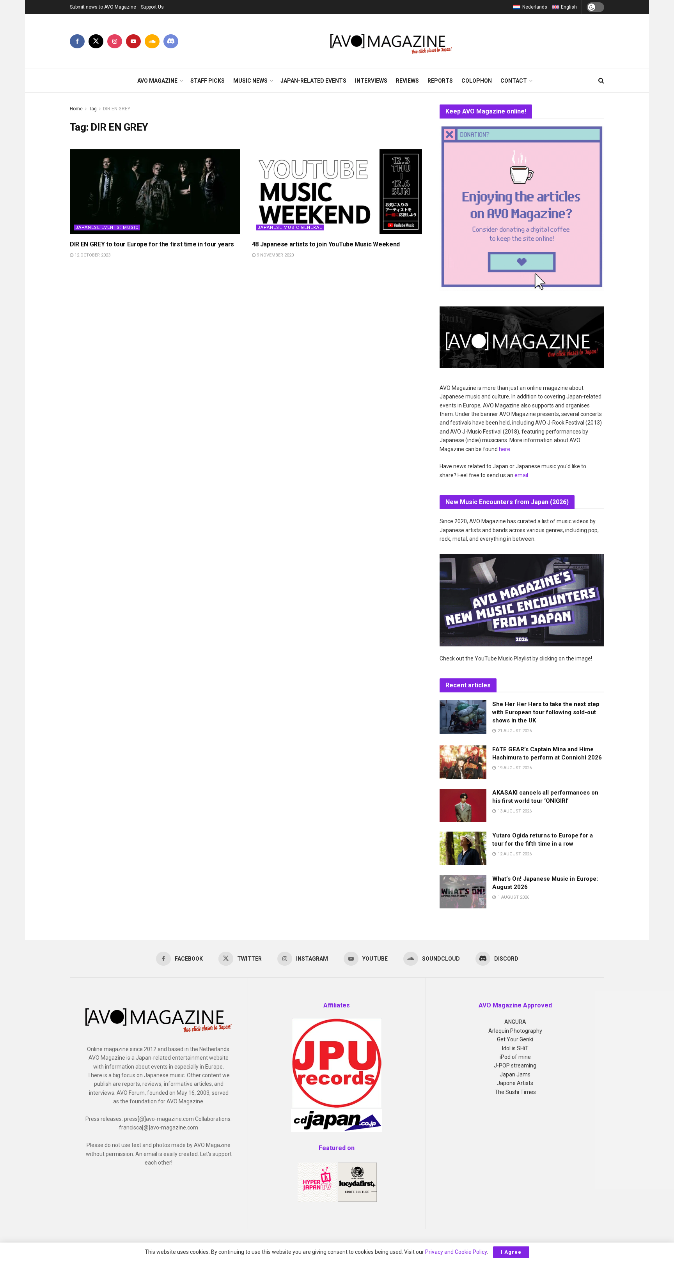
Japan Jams (515, 1074)
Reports (440, 81)
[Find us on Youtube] (133, 41)
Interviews (371, 81)
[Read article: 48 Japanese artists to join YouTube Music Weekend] (337, 191)
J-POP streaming (515, 1065)
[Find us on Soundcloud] (152, 41)
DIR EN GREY (116, 109)
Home (76, 109)
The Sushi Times (515, 1092)
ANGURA (515, 1022)
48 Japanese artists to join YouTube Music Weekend (326, 244)
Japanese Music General (289, 227)
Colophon (476, 81)
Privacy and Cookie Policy (456, 1252)
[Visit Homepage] (391, 41)
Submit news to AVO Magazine (103, 7)
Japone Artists (515, 1083)
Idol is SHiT (515, 1048)
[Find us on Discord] (170, 41)
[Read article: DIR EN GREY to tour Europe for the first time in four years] (155, 191)
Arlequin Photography (515, 1031)
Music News (250, 81)
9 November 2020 (274, 255)
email (521, 475)
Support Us (152, 7)
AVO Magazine (157, 81)
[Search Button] (601, 80)
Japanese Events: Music (106, 227)
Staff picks (207, 81)
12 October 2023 (91, 255)
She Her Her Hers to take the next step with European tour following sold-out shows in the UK (546, 712)
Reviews (407, 81)
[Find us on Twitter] (96, 41)
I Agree (511, 1252)
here (504, 449)
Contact (513, 81)
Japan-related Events (313, 81)
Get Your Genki (515, 1039)
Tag (93, 109)
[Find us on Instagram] (114, 41)
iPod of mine (515, 1057)
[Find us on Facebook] (77, 41)
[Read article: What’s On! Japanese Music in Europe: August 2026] (463, 891)
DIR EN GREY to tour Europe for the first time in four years (152, 244)
